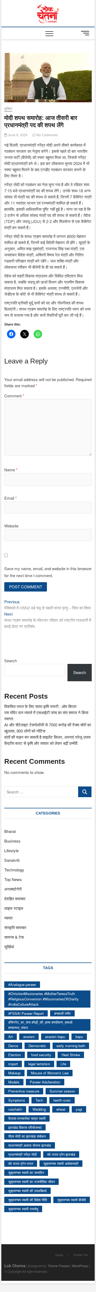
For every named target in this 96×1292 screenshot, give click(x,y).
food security (41, 1054)
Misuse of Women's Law (50, 1072)
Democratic (37, 1045)
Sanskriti (11, 860)
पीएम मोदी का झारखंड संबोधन (27, 1136)
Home (59, 1255)
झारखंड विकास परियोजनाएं (25, 1127)
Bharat (10, 831)
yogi (79, 1109)
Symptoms (16, 1100)
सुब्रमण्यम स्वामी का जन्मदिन (26, 1172)
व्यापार (8, 918)
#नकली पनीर (62, 1013)
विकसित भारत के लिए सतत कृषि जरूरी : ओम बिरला (40, 706)
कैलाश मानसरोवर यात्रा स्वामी (27, 1118)
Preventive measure (23, 1091)
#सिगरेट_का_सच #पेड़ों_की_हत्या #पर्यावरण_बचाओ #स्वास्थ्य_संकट (40, 1025)
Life (63, 1063)
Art (10, 1036)
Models (13, 1082)
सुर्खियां (8, 109)
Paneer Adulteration (45, 1082)
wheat (60, 1109)
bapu (79, 1036)
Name (11, 469)
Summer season (62, 1091)
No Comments (47, 135)
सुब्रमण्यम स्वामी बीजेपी (71, 1199)
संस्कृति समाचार (15, 927)
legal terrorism (39, 1063)
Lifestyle (11, 850)
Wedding (39, 1109)
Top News (13, 879)
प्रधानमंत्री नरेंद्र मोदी (22, 1154)
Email (10, 498)
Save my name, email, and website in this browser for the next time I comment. (48, 572)
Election (14, 1054)
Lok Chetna (14, 1265)
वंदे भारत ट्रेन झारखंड (61, 1154)
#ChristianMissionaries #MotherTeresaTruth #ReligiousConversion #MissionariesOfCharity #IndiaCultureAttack (43, 999)
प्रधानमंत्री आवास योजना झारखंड (29, 1145)
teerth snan (62, 1100)
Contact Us (80, 1254)
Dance (13, 1045)
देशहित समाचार (15, 898)
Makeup (14, 1072)
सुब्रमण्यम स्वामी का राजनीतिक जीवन (31, 1181)
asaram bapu (55, 1036)
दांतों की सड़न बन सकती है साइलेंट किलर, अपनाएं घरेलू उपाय (47, 737)
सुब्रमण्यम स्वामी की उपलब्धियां (27, 1190)
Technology (14, 869)
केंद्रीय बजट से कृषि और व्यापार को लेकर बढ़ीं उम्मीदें (41, 743)
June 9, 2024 (17, 135)
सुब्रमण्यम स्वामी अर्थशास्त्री (60, 1163)
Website (11, 525)
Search (10, 660)
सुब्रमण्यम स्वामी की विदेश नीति (27, 1199)
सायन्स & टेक (14, 937)
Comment (14, 395)
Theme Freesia (59, 1265)
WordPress (80, 1265)
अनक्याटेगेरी (13, 889)
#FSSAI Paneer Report (26, 1013)
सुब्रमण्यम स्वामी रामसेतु (23, 1208)
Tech (39, 1100)
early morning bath (71, 1045)
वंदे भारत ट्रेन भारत (20, 1163)
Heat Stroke (71, 1054)
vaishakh (15, 1109)
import (13, 1063)
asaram (29, 1036)
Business (12, 841)
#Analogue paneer (22, 984)
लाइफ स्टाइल (13, 908)
